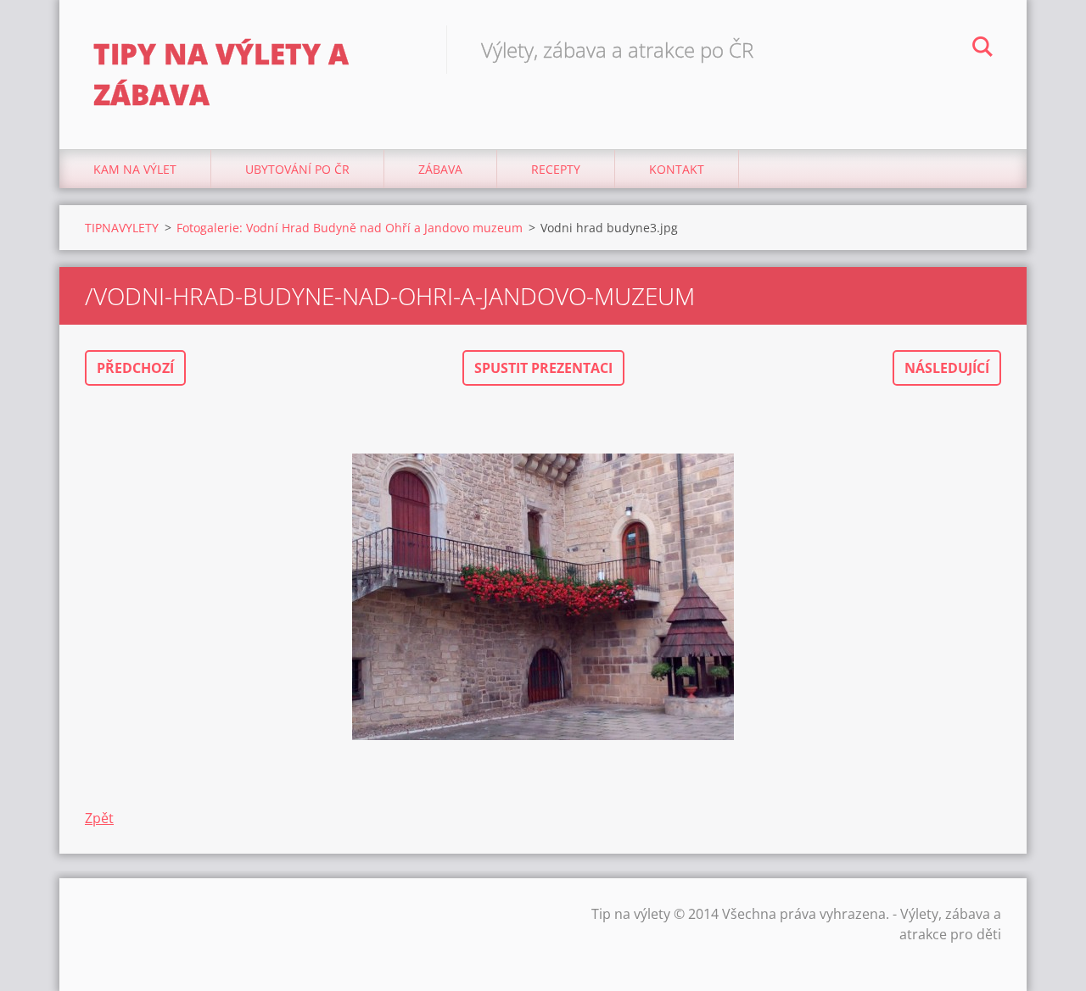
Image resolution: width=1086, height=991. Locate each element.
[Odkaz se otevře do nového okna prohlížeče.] (543, 597)
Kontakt (676, 169)
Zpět (99, 818)
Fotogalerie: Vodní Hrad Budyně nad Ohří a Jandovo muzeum (349, 228)
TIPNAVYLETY (122, 228)
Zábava (440, 169)
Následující (946, 368)
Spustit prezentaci (543, 368)
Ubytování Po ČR (297, 169)
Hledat (982, 49)
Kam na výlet (134, 169)
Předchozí (135, 368)
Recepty (555, 169)
